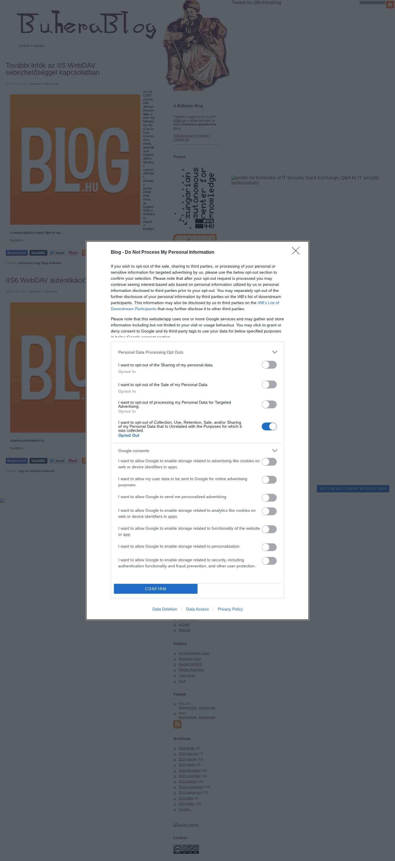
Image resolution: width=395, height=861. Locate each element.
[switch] (269, 365)
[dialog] (197, 430)
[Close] (297, 252)
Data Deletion (164, 609)
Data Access (197, 609)
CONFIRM (156, 589)
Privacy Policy (230, 609)
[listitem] (197, 352)
